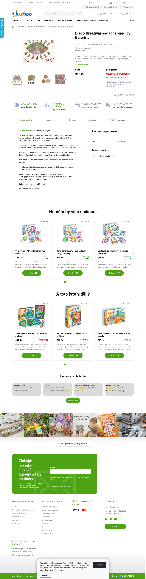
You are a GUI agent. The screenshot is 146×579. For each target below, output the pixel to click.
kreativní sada (110, 56)
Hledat (80, 13)
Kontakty (45, 523)
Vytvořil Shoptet (112, 576)
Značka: (80, 50)
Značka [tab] (92, 120)
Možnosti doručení (116, 78)
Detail (32, 355)
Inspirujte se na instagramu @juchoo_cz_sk (75, 444)
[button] (65, 282)
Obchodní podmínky (18, 2)
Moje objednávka (47, 533)
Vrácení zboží (69, 2)
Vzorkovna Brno (47, 520)
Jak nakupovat (47, 530)
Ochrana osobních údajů (50, 527)
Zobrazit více (73, 400)
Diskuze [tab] (72, 120)
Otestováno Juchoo (18, 517)
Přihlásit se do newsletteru (61, 486)
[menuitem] (18, 20)
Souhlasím (99, 565)
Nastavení (45, 575)
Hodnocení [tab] (50, 120)
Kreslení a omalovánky (105, 156)
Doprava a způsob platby (37, 2)
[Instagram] (110, 518)
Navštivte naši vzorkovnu (20, 513)
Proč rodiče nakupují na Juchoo (22, 510)
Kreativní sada (24, 131)
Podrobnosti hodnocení (106, 44)
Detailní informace (81, 65)
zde (62, 570)
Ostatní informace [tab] (117, 120)
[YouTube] (115, 518)
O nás (14, 506)
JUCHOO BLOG (17, 520)
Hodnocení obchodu (55, 2)
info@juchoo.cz (114, 507)
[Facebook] (106, 518)
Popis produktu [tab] (25, 120)
